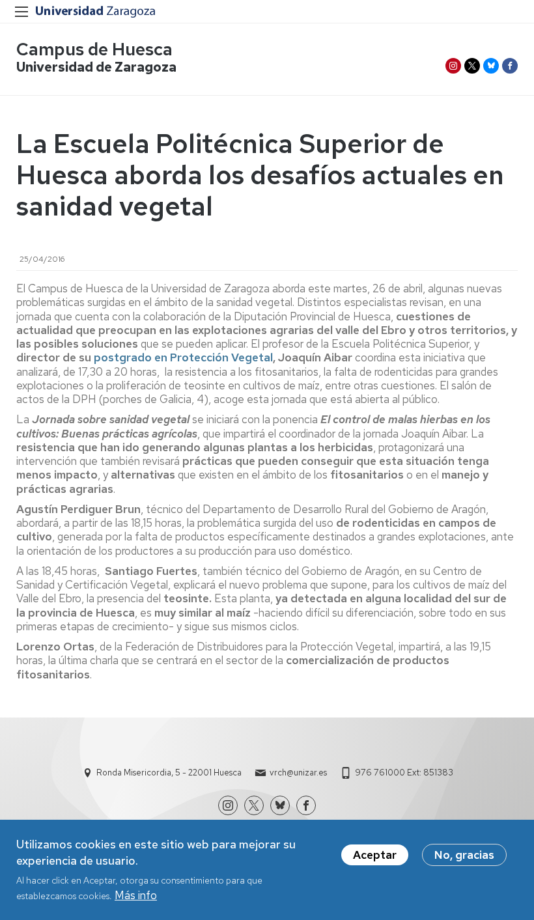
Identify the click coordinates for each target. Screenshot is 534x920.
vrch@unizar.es (298, 772)
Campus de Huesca (94, 49)
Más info (136, 895)
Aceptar (375, 855)
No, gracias (464, 855)
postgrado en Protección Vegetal (183, 357)
